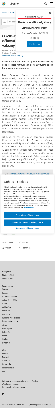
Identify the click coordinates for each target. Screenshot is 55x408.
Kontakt (5, 354)
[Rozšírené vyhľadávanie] (4, 22)
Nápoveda (6, 364)
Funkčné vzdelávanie (11, 318)
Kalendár (6, 332)
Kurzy (4, 336)
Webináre (6, 314)
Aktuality (13, 12)
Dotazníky (6, 343)
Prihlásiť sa (34, 44)
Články (5, 289)
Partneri (5, 357)
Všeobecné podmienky (11, 384)
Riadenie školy (8, 275)
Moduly (5, 339)
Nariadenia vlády (9, 297)
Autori (4, 371)
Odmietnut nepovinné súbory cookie (27, 222)
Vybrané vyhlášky (9, 300)
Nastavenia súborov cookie (27, 228)
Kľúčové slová (8, 368)
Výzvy (4, 325)
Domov (4, 12)
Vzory (4, 304)
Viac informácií (29, 208)
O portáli (6, 361)
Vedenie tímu (7, 279)
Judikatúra (6, 307)
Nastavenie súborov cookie (13, 387)
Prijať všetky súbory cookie (27, 215)
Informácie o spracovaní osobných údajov (20, 381)
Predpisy (5, 293)
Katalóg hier (7, 328)
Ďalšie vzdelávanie (10, 321)
